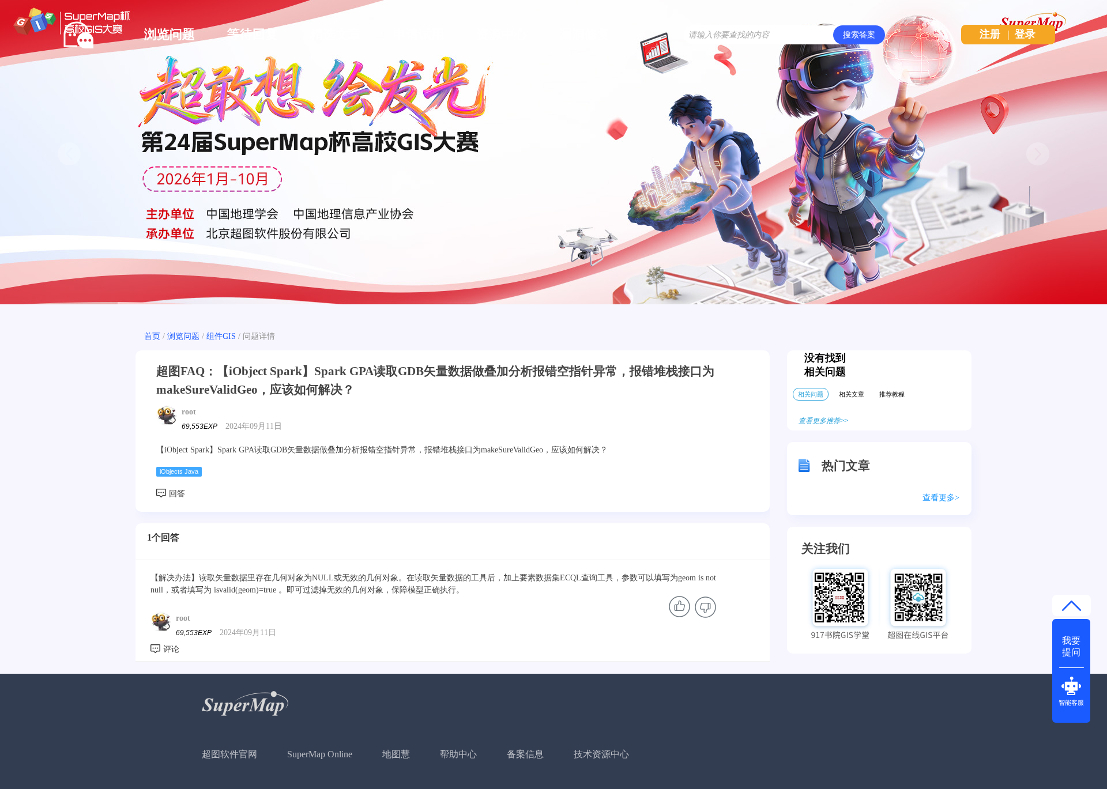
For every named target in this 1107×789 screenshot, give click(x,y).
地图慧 (396, 754)
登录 (1025, 34)
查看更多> (940, 497)
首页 (152, 336)
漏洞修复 (584, 34)
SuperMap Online (319, 754)
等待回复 (252, 34)
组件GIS (221, 336)
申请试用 (418, 34)
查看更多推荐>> (823, 421)
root (189, 411)
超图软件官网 (229, 754)
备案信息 (525, 754)
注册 (990, 34)
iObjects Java (179, 471)
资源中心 (501, 34)
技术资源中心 (601, 754)
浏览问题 (169, 34)
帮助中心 (458, 754)
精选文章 (335, 34)
